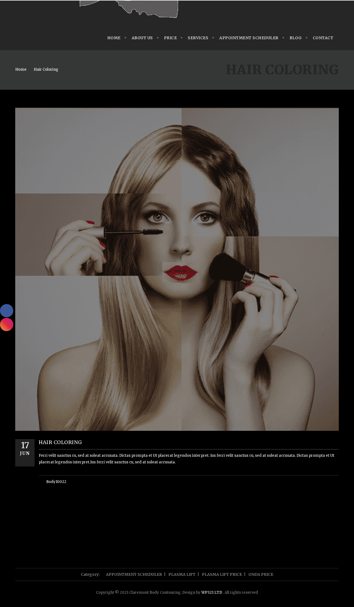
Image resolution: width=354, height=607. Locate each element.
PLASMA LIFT (182, 574)
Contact (323, 37)
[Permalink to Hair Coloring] (177, 429)
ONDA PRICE (260, 574)
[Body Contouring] (128, 13)
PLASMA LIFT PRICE (222, 574)
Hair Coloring (46, 69)
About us (142, 37)
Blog (296, 37)
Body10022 (56, 481)
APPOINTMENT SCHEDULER (248, 37)
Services (198, 37)
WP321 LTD (212, 592)
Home (114, 37)
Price (170, 37)
